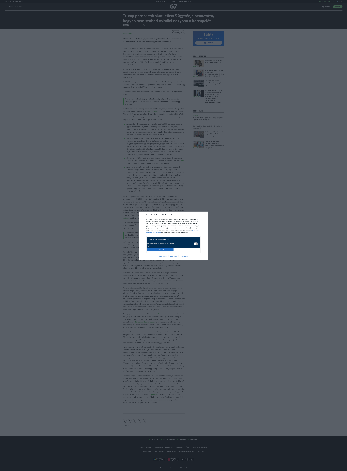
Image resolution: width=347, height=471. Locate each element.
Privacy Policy (184, 256)
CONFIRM (160, 249)
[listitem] (172, 240)
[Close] (204, 215)
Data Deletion (163, 256)
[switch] (196, 243)
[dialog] (173, 236)
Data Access (173, 256)
